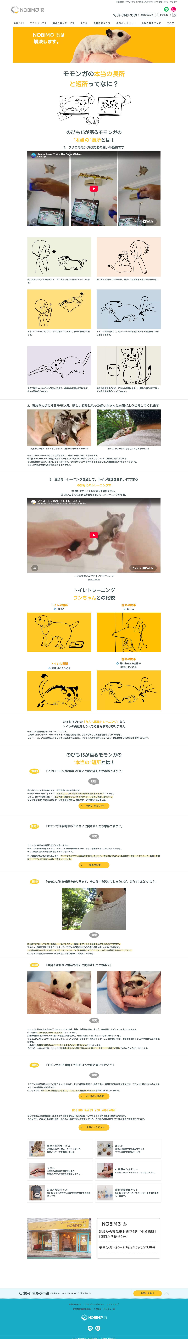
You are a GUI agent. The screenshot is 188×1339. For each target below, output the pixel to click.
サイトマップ (113, 1304)
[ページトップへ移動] (166, 1293)
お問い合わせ (147, 15)
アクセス (164, 15)
